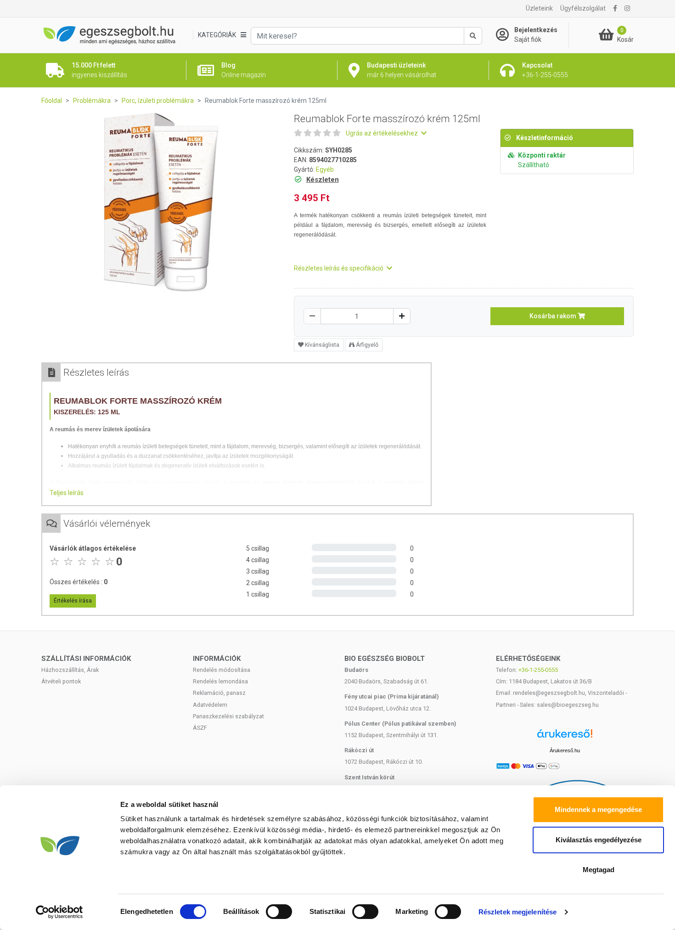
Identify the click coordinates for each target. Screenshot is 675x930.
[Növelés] (402, 316)
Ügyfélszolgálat (583, 8)
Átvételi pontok (61, 681)
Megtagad (598, 870)
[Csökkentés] (312, 316)
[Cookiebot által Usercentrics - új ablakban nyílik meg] (59, 912)
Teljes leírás (67, 492)
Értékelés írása (73, 600)
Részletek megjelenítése (517, 912)
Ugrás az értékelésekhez (382, 133)
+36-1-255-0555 (538, 669)
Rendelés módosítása (221, 669)
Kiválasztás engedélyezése (598, 840)
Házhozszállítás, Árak (70, 669)
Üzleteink (539, 8)
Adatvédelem (210, 704)
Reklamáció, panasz (219, 692)
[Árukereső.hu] (564, 736)
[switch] (279, 911)
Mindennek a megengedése (598, 809)
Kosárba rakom (553, 316)
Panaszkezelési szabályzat (228, 716)
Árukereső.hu (565, 750)
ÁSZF (200, 727)
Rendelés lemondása (220, 681)
